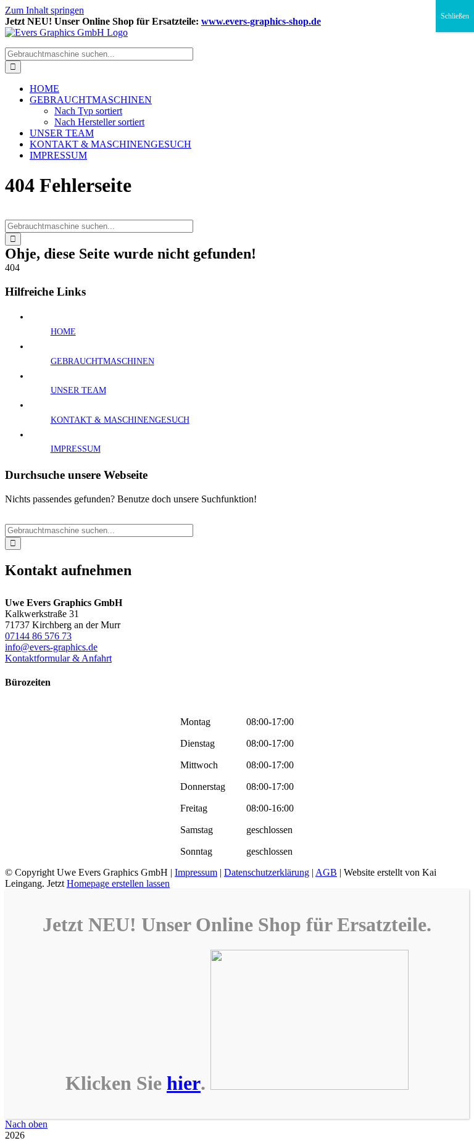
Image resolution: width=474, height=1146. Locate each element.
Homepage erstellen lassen (118, 883)
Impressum (196, 872)
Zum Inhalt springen (44, 10)
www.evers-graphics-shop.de (261, 21)
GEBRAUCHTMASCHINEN (102, 361)
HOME (63, 331)
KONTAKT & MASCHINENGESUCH (120, 420)
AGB (326, 872)
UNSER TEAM (78, 390)
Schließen (455, 16)
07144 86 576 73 (38, 636)
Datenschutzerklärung (266, 872)
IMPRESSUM (76, 449)
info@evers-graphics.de (51, 647)
